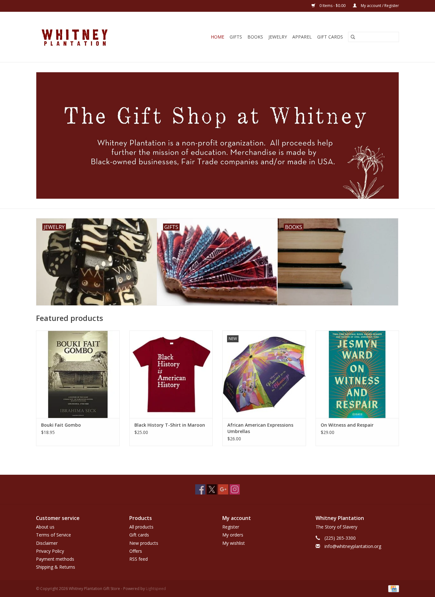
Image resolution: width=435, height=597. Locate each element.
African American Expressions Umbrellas (260, 428)
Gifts (236, 37)
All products (141, 527)
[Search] (353, 37)
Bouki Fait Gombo (61, 425)
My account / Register (379, 5)
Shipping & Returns (55, 567)
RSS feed (138, 559)
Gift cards (330, 37)
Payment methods (55, 559)
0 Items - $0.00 (332, 5)
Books (255, 37)
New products (143, 543)
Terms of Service (53, 535)
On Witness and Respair (347, 425)
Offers (135, 551)
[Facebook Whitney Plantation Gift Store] (200, 489)
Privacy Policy (50, 551)
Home (217, 37)
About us (45, 527)
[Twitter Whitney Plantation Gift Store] (212, 489)
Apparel (302, 37)
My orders (232, 535)
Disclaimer (47, 543)
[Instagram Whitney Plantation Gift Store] (235, 489)
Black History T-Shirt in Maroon (169, 425)
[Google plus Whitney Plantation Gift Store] (223, 489)
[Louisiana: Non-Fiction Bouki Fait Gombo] (78, 374)
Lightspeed (156, 588)
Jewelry (277, 37)
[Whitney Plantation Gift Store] (89, 37)
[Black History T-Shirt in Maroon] (171, 374)
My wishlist (233, 543)
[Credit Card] (392, 588)
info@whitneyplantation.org (352, 546)
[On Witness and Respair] (357, 374)
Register (230, 527)
